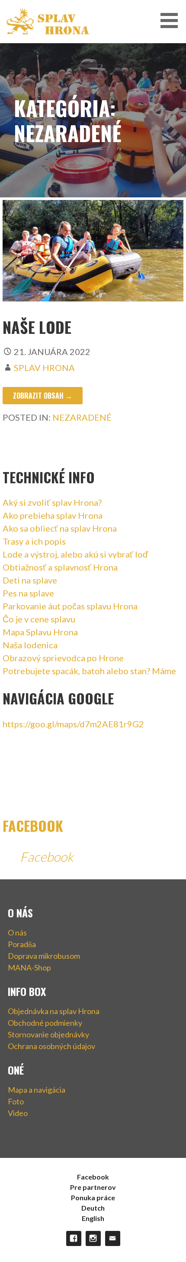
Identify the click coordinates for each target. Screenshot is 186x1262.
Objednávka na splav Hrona (53, 1011)
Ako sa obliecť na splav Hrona (60, 528)
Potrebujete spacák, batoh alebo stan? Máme (89, 671)
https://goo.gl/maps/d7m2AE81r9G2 (73, 724)
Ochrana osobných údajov (51, 1046)
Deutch (93, 1208)
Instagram (93, 1238)
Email (112, 1238)
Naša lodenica (30, 645)
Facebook (33, 825)
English (93, 1218)
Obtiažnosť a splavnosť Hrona (60, 567)
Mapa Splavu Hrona (40, 632)
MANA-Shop (29, 967)
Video (18, 1113)
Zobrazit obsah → (42, 395)
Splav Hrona (44, 367)
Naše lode (37, 326)
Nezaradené (82, 417)
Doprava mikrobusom (44, 956)
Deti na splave (30, 580)
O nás (17, 932)
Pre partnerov (93, 1187)
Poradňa (22, 944)
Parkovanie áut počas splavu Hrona (70, 606)
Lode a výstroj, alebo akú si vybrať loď (75, 554)
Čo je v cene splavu (39, 619)
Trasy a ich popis (34, 541)
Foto (16, 1101)
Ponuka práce (93, 1197)
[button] (172, 20)
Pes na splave (28, 593)
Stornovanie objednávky (48, 1034)
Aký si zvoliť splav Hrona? (52, 502)
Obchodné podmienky (45, 1022)
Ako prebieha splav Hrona (53, 515)
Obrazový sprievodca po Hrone (63, 658)
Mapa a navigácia (36, 1089)
